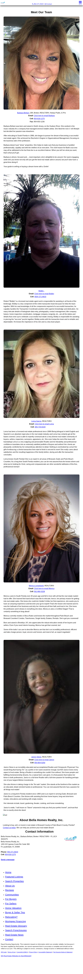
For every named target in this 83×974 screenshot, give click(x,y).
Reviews (9, 890)
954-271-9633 (12, 852)
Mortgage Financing (15, 921)
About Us (10, 885)
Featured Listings (14, 876)
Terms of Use (11, 952)
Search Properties (14, 881)
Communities (12, 894)
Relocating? (11, 917)
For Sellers (10, 903)
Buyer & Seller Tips (15, 912)
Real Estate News (14, 935)
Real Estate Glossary (16, 926)
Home (8, 872)
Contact (9, 939)
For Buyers (11, 899)
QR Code (3, 952)
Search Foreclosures (16, 930)
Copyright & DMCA (22, 952)
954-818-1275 (10, 854)
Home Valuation (13, 908)
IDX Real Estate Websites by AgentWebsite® (16, 956)
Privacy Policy (33, 952)
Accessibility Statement (45, 952)
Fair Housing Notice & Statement (62, 952)
